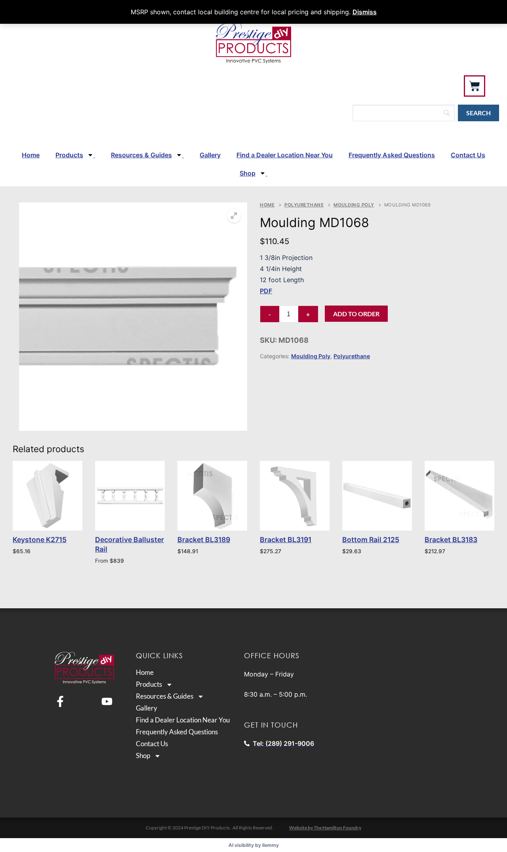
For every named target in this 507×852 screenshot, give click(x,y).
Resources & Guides (141, 155)
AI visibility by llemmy (254, 845)
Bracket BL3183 (451, 539)
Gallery (210, 155)
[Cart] (474, 86)
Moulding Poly (354, 205)
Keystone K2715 (40, 539)
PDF (266, 291)
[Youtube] (106, 701)
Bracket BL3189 (203, 539)
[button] (234, 215)
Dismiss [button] (365, 12)
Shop (247, 173)
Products (69, 155)
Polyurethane (304, 205)
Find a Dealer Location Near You (284, 155)
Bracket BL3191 (285, 539)
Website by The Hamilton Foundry (325, 828)
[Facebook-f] (60, 701)
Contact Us (468, 155)
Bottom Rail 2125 (370, 539)
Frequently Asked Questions (392, 155)
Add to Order (356, 313)
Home (31, 155)
